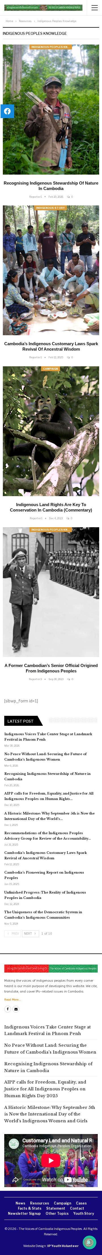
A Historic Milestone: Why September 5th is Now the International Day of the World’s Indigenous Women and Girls (49, 1114)
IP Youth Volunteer (63, 1246)
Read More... (12, 999)
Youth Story (83, 1213)
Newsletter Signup (24, 1213)
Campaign (50, 368)
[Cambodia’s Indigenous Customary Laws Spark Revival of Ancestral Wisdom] (51, 270)
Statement (55, 1208)
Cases (81, 1203)
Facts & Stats (29, 1208)
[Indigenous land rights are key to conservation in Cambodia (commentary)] (51, 431)
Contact (77, 1208)
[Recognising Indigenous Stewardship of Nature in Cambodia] (51, 110)
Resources (39, 1203)
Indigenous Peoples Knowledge (51, 46)
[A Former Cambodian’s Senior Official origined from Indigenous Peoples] (51, 592)
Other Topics (57, 1213)
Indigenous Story (50, 207)
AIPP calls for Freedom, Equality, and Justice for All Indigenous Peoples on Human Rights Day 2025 (45, 1089)
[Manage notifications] (88, 1242)
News (20, 1203)
